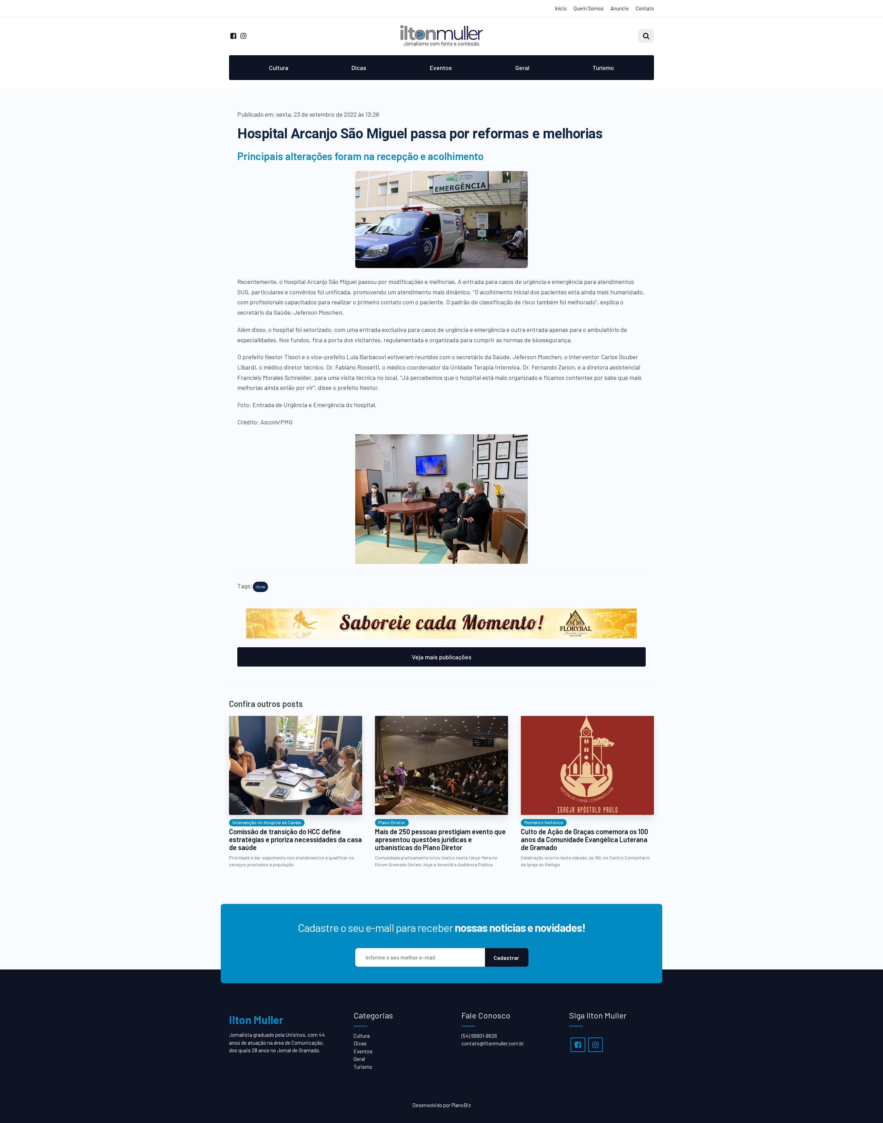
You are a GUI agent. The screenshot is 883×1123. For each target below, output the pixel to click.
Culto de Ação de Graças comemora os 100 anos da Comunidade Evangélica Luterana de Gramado (584, 839)
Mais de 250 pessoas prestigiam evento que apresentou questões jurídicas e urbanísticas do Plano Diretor (440, 839)
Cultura (278, 67)
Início (561, 8)
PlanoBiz (461, 1105)
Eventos (441, 67)
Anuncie (620, 8)
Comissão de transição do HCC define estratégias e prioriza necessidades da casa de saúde (295, 839)
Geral (522, 67)
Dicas (358, 67)
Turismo (603, 67)
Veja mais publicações (442, 657)
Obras (260, 586)
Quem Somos (589, 8)
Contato (645, 8)
